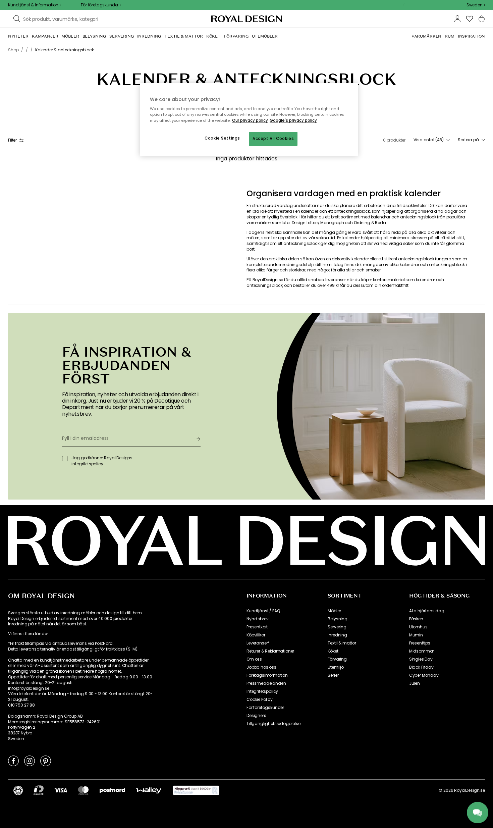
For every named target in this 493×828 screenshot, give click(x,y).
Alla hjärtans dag (426, 611)
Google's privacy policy (293, 120)
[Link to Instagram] (29, 760)
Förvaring (337, 659)
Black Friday (421, 667)
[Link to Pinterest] (45, 760)
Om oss (254, 659)
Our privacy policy (250, 120)
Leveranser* (258, 643)
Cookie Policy (259, 699)
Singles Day (421, 659)
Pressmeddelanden (266, 683)
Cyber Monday (424, 675)
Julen (414, 683)
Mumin (416, 635)
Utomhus (418, 627)
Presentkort (257, 627)
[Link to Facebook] (13, 760)
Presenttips (419, 643)
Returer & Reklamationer (270, 651)
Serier (333, 675)
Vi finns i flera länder (28, 633)
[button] (476, 5)
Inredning (337, 635)
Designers (256, 716)
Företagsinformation (267, 675)
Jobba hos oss (261, 667)
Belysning (337, 619)
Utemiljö (336, 667)
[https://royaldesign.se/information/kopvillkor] (196, 790)
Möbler (334, 611)
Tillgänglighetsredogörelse (273, 724)
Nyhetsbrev (257, 619)
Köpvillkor (255, 635)
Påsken (416, 619)
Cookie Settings (222, 138)
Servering (337, 627)
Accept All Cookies (273, 138)
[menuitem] (18, 36)
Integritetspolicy (262, 691)
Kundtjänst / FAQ (263, 611)
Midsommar (421, 651)
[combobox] (476, 5)
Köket (333, 651)
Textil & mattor (342, 643)
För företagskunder (265, 708)
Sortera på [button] (468, 140)
